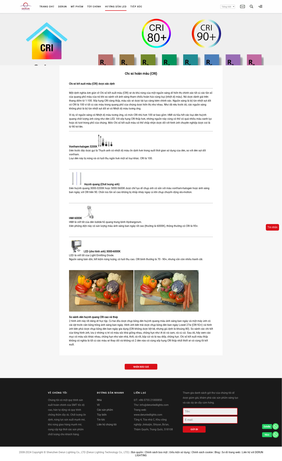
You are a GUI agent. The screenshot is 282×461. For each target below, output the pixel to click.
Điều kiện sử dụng (179, 452)
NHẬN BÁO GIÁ (141, 367)
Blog (217, 452)
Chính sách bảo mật (156, 452)
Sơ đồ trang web (231, 452)
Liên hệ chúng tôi (107, 424)
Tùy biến (102, 414)
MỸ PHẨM (77, 6)
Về (98, 404)
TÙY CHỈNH (94, 6)
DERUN (62, 6)
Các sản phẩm (105, 409)
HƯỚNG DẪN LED (116, 6)
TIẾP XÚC (136, 6)
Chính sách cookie (202, 452)
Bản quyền (137, 452)
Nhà (99, 400)
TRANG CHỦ (47, 6)
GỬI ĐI (194, 429)
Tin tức (101, 419)
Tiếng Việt (226, 6)
